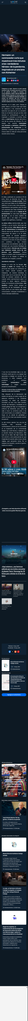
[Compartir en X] (12, 651)
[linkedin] (14, 80)
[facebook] (16, 80)
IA (10, 765)
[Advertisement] (14, 19)
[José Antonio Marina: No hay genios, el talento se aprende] (14, 808)
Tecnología (12, 768)
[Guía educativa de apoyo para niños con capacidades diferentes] (7, 601)
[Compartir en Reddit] (15, 651)
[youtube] (8, 80)
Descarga (6, 765)
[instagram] (12, 80)
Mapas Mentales (17, 765)
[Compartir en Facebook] (9, 651)
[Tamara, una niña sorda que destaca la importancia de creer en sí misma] (7, 587)
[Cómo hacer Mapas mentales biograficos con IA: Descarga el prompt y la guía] (14, 780)
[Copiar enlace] (18, 651)
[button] (2, 2)
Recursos (6, 768)
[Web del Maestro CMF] (4, 79)
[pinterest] (18, 80)
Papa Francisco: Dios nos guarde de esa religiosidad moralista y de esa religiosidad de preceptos (18, 593)
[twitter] (10, 80)
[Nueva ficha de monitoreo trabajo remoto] (5, 665)
